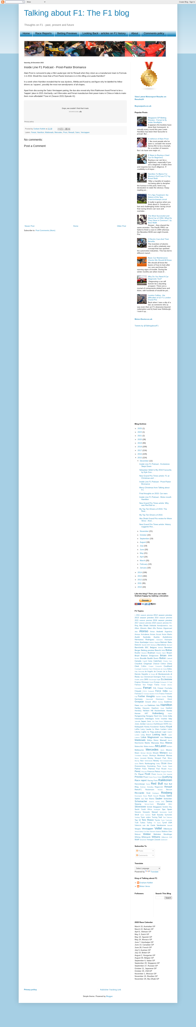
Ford (170, 691)
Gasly (169, 696)
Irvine (157, 719)
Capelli (145, 661)
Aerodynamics (162, 626)
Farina (156, 685)
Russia (162, 796)
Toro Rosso (147, 820)
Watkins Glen (167, 831)
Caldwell (169, 658)
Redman (143, 787)
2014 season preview (163, 618)
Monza (169, 755)
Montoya (152, 755)
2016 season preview (162, 620)
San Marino (149, 799)
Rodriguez (155, 793)
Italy (170, 719)
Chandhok (138, 664)
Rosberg (166, 792)
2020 (140, 439)
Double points (139, 679)
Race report (141, 780)
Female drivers (166, 685)
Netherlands (149, 761)
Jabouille (137, 721)
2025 (140, 428)
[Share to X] (64, 129)
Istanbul (164, 719)
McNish (169, 746)
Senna (169, 801)
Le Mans (155, 729)
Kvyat (169, 726)
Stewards (146, 812)
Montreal (161, 755)
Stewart (155, 812)
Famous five (140, 685)
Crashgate (138, 669)
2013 (140, 576)
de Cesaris (158, 671)
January (143, 568)
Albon (137, 628)
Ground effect (151, 702)
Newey (156, 761)
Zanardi (157, 840)
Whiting (137, 837)
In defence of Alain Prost (158, 139)
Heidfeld (169, 708)
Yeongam (150, 840)
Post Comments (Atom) (45, 230)
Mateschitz (139, 746)
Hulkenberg (158, 713)
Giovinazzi (160, 699)
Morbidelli (143, 758)
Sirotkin (165, 807)
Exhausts (163, 682)
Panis (144, 769)
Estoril (151, 682)
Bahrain (163, 642)
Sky (170, 807)
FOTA (157, 694)
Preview (139, 777)
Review (160, 789)
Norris (141, 763)
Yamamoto (142, 839)
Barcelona (161, 645)
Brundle (143, 658)
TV (155, 822)
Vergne (138, 829)
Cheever (156, 664)
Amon (152, 632)
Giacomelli (149, 699)
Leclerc (164, 729)
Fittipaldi (138, 691)
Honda (169, 711)
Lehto (170, 729)
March (143, 560)
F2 (168, 682)
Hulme (170, 713)
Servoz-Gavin (149, 804)
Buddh (150, 658)
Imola (165, 716)
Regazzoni (159, 787)
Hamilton (40, 132)
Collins (143, 666)
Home (26, 33)
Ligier (164, 732)
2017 (140, 450)
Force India (161, 691)
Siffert (170, 804)
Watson (138, 834)
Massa (168, 742)
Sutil (153, 815)
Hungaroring (140, 716)
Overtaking (151, 766)
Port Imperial (167, 774)
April (142, 557)
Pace (159, 766)
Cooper (151, 666)
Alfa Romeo (157, 628)
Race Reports (43, 33)
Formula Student (148, 694)
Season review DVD (156, 801)
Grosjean (139, 701)
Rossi (145, 796)
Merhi (162, 750)
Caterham (157, 661)
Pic (136, 774)
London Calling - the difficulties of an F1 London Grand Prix (159, 297)
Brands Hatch (161, 653)
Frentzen (168, 694)
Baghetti (157, 642)
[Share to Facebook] (66, 129)
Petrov (157, 771)
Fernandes (138, 688)
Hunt (156, 716)
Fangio (150, 685)
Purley (159, 777)
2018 (140, 447)
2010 (140, 587)
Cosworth (158, 666)
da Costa (164, 669)
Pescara (144, 771)
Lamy (143, 729)
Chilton (163, 664)
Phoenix (169, 771)
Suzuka (160, 815)
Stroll (137, 815)
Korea (146, 727)
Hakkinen (151, 705)
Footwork (151, 691)
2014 (140, 572)
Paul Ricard (161, 769)
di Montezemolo (163, 674)
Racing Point (152, 780)
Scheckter (168, 799)
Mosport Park (160, 758)
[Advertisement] (75, 215)
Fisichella (168, 688)
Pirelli (147, 774)
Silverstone (140, 806)
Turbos (142, 823)
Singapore (157, 807)
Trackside (168, 820)
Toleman (169, 817)
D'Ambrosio (156, 669)
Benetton (168, 647)
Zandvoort (164, 839)
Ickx (160, 716)
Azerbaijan (144, 642)
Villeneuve (167, 829)
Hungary (149, 716)
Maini (162, 737)
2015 (140, 458)
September (145, 538)
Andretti (159, 631)
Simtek (149, 807)
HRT (146, 713)
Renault (71, 132)
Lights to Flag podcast (151, 732)
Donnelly (169, 677)
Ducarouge (152, 679)
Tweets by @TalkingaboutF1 (147, 326)
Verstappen (85, 132)
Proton (150, 777)
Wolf (170, 837)
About (134, 33)
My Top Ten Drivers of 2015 (151, 515)
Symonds (168, 815)
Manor (156, 740)
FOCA (145, 691)
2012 (140, 580)
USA (170, 822)
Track (163, 820)
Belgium (153, 647)
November (144, 531)
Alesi (150, 628)
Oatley (158, 763)
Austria (156, 637)
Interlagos (149, 719)
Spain (169, 809)
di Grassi (152, 674)
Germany (139, 699)
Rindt (148, 793)
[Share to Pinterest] (69, 129)
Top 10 (138, 820)
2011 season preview (144, 615)
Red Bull (157, 783)
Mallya (149, 740)
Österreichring (140, 766)
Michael (143, 753)
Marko (147, 743)
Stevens (138, 812)
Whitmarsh (146, 837)
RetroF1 (138, 789)
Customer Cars (147, 669)
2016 (140, 454)
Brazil (137, 656)
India (170, 716)
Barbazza (154, 645)
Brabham (151, 653)
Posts (140, 851)
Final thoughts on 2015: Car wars (153, 493)
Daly (136, 671)
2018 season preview (160, 623)
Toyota (157, 820)
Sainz (77, 132)
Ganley (164, 696)
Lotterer (137, 737)
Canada (138, 661)
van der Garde (149, 825)
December (144, 461)
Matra (146, 746)
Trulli (136, 823)
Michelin (149, 753)
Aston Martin (167, 634)
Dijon (142, 677)
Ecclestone (166, 679)
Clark (137, 666)
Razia (148, 784)
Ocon (163, 763)
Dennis (138, 674)
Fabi (170, 682)
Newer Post (29, 226)
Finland (160, 688)
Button (162, 658)
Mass (162, 743)
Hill (152, 711)
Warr (148, 831)
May (142, 553)
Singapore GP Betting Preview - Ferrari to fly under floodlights (157, 120)
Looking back (159, 734)
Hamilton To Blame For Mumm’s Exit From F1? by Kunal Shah (159, 176)
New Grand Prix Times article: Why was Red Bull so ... (154, 504)
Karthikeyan (158, 724)
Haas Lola (143, 705)
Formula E (139, 694)
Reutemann (149, 790)
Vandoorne (161, 825)
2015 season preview (143, 620)
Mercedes (58, 132)
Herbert (146, 711)
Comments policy (154, 33)
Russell (155, 796)
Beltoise (160, 647)
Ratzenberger (140, 784)
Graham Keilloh (146, 883)
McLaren (160, 746)
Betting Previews (67, 33)
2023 (140, 432)
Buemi (156, 658)
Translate (154, 872)
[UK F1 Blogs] (149, 90)
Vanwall (169, 825)
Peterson (150, 772)
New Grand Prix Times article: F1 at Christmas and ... (154, 477)
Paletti (170, 766)
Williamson (164, 837)
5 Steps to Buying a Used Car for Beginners (158, 156)
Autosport (159, 639)
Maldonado (49, 132)
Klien (170, 724)
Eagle (158, 679)
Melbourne (139, 750)
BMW (163, 650)
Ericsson (145, 682)
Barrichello (139, 647)
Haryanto (146, 708)
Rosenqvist (138, 796)
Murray (137, 761)
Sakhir (137, 799)
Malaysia (168, 737)
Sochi (137, 809)
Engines (138, 682)
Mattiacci (152, 746)
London (137, 735)
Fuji (136, 696)
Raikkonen (165, 780)
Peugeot (163, 771)
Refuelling (150, 787)
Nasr (142, 761)
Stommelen (163, 812)
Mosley (150, 758)
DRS (146, 679)
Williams (156, 837)
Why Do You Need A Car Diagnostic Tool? (158, 277)
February (144, 564)
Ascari (158, 634)
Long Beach (146, 735)
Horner (138, 713)
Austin (137, 637)
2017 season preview (143, 623)
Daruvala (141, 671)
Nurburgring (150, 763)
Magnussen (153, 737)
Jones (137, 724)
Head (162, 708)
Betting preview (147, 650)
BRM (170, 656)
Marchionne (139, 743)
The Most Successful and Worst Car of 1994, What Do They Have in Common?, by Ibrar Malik (160, 219)
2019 (140, 443)
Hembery (138, 711)
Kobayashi (139, 727)
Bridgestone (153, 656)
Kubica (162, 727)
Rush (150, 796)
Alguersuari (167, 628)
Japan (143, 721)
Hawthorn (155, 708)
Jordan (143, 724)
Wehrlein (157, 834)
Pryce (155, 777)
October (143, 535)
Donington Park (159, 677)
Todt (160, 817)
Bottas (169, 650)
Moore (137, 758)
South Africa (146, 809)
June (142, 549)
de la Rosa (167, 671)
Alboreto (143, 628)
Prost (65, 132)
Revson (169, 790)
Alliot (136, 631)
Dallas (169, 669)
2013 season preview (144, 618)
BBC (147, 647)
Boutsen (144, 653)
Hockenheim (160, 711)
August (143, 542)
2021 (140, 436)
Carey (150, 661)
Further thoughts (146, 696)
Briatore (144, 656)
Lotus (143, 737)
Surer (142, 815)
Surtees (147, 815)
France (162, 694)
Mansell (163, 740)
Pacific (165, 766)
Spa (163, 809)
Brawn (169, 653)
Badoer (151, 642)
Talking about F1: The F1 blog (76, 12)
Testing (154, 817)
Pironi (153, 774)
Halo (158, 705)
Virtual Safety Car (140, 831)
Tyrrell (164, 823)
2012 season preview (162, 615)
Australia (146, 637)
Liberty (137, 732)
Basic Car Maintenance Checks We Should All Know (160, 259)
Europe (157, 682)
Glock (169, 699)
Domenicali (148, 677)
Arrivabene (145, 634)
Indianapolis (139, 719)
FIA (154, 688)
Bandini (144, 645)
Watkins (158, 831)
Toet (164, 817)
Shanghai (161, 804)
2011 (140, 583)
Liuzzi (169, 732)
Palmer (138, 769)
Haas (137, 705)
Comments (143, 855)
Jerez (149, 721)
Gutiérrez (168, 702)
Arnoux (137, 634)
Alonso (143, 631)
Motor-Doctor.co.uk (143, 319)
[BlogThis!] (61, 129)
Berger (137, 650)
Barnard (169, 645)
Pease (170, 769)
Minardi (155, 753)
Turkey (149, 823)
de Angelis (149, 671)
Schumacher (141, 801)
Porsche (159, 774)
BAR (148, 645)
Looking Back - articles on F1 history (104, 33)
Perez (138, 771)
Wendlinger (167, 834)
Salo (142, 799)
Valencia (138, 825)
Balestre (138, 645)
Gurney (160, 702)
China (169, 664)
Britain (163, 655)
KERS (166, 724)
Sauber (158, 798)
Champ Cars (167, 661)
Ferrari (33, 132)
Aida (170, 625)
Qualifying (167, 777)
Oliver (169, 763)
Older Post (121, 226)
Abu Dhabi (144, 625)
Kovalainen (154, 727)
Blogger (109, 996)
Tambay (137, 817)
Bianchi (158, 650)
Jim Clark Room (157, 721)
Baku (170, 642)
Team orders (146, 817)
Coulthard (168, 666)
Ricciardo (139, 793)
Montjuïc (145, 755)
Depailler (144, 674)
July (142, 546)
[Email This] (59, 129)
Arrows (152, 634)
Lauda (148, 729)
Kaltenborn (149, 724)
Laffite (137, 729)
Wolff (137, 839)
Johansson (168, 721)
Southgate (157, 809)
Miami (137, 753)
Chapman (148, 664)
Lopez (170, 735)
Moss (170, 758)
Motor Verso (145, 886)
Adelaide (152, 626)
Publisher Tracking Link (110, 989)
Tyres (159, 822)
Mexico (169, 750)
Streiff (170, 812)
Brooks (137, 658)
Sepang (138, 804)
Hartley (138, 708)
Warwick (153, 831)
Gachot (158, 696)
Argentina (168, 632)
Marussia (155, 743)
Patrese (151, 769)
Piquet (141, 774)
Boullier (137, 653)
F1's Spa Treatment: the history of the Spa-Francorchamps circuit (158, 197)
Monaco (163, 753)
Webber (147, 834)
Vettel (158, 828)
